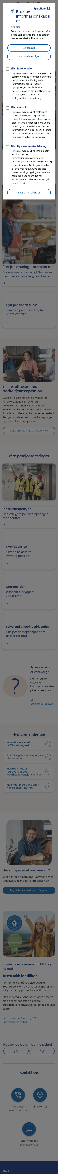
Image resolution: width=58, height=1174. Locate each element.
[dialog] (29, 101)
